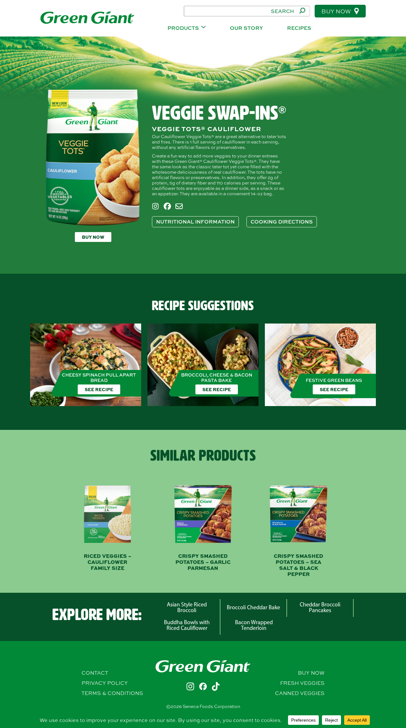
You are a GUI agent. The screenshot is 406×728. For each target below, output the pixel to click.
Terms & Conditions (112, 693)
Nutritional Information (195, 221)
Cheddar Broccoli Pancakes (320, 608)
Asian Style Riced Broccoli (187, 608)
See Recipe (99, 389)
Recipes (299, 28)
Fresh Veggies (302, 682)
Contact (95, 672)
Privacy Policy (105, 682)
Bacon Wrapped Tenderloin (254, 625)
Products (183, 28)
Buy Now (336, 11)
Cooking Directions (282, 221)
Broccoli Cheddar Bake (253, 608)
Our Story (246, 28)
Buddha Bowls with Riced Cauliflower (187, 625)
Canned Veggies (299, 693)
